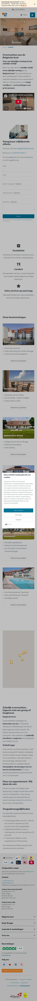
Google (23, 496)
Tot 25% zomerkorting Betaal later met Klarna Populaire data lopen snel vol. (14, 3)
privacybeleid (14, 503)
